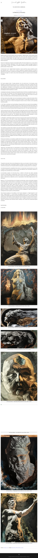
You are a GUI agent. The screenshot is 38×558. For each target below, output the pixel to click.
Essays (7, 547)
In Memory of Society (19, 12)
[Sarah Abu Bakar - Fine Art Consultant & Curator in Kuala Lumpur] (19, 2)
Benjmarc (25, 556)
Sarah (23, 15)
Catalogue (4, 547)
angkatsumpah (13, 547)
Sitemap (28, 556)
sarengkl (22, 547)
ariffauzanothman (18, 547)
